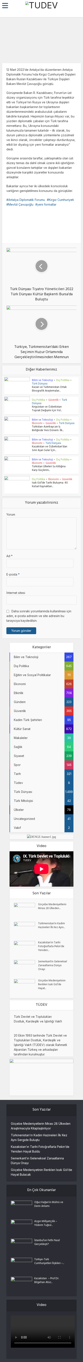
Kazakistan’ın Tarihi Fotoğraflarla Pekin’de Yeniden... (51, 947)
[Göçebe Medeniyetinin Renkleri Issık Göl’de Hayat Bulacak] (26, 986)
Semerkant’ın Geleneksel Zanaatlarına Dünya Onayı (52, 966)
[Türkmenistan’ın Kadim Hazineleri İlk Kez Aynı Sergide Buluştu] (26, 929)
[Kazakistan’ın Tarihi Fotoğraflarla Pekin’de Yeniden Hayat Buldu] (26, 948)
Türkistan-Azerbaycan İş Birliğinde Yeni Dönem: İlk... (48, 428)
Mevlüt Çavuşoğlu (20, 204)
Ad (9, 556)
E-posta (13, 574)
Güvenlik (53, 400)
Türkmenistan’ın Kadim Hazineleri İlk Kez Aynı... (51, 926)
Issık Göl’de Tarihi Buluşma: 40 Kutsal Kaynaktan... (50, 485)
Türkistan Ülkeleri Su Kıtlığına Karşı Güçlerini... (49, 468)
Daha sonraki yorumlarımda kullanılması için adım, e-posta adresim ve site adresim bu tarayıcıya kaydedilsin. (38, 615)
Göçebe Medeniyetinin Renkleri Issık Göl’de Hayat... (52, 985)
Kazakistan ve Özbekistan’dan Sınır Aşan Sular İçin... (49, 448)
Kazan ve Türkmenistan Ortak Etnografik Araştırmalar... (49, 389)
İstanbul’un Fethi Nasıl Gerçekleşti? (47, 1242)
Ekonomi (37, 423)
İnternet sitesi (15, 593)
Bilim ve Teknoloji (42, 380)
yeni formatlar (46, 204)
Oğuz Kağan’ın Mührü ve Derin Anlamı (48, 1204)
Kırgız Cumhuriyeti (61, 200)
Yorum (10, 514)
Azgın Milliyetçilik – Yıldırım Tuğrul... (45, 1223)
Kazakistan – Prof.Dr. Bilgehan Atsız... (46, 1281)
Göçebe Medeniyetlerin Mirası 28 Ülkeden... (52, 907)
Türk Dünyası (39, 383)
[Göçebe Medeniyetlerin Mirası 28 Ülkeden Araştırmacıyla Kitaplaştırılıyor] (26, 910)
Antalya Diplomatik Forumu (26, 200)
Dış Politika (41, 55)
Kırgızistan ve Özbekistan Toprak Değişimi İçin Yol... (47, 409)
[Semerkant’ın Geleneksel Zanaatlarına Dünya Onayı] (26, 967)
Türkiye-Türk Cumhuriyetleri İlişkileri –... (49, 1262)
